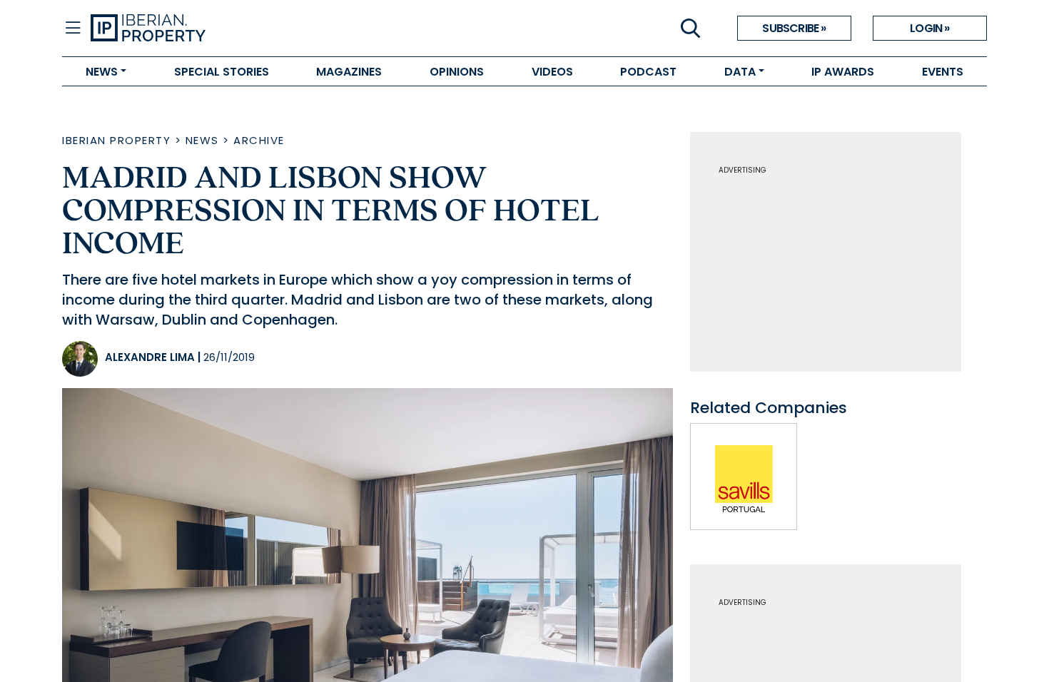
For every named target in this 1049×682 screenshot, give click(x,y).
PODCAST (648, 71)
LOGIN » (929, 28)
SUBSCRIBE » (794, 28)
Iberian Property (116, 140)
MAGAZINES (349, 71)
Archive (259, 140)
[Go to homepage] (307, 28)
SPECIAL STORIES (221, 71)
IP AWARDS (842, 71)
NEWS (102, 71)
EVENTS (942, 71)
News (202, 140)
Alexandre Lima (150, 357)
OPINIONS (457, 71)
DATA (740, 71)
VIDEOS (552, 71)
